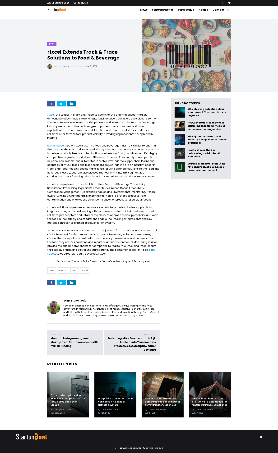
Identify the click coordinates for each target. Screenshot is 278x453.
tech (74, 270)
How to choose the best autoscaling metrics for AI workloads (204, 153)
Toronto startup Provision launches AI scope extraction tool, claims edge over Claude (68, 400)
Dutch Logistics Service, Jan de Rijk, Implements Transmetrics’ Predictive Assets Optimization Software (132, 344)
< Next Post (56, 334)
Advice (203, 10)
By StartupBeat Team (61, 409)
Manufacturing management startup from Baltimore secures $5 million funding (74, 342)
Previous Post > (150, 334)
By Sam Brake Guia (64, 66)
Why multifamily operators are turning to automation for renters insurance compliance (209, 402)
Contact (218, 10)
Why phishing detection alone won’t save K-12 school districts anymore (207, 112)
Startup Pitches (162, 10)
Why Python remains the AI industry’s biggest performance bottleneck (207, 139)
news (52, 270)
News (144, 10)
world (85, 270)
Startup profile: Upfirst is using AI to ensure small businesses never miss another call (206, 167)
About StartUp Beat (58, 3)
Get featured (80, 3)
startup (63, 270)
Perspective (186, 10)
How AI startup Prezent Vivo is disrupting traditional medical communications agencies (206, 126)
